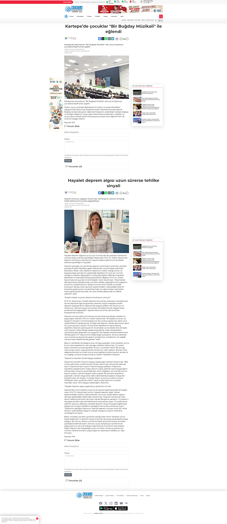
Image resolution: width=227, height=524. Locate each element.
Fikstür (143, 20)
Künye (142, 495)
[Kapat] (37, 518)
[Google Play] (106, 508)
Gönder (68, 160)
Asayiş (105, 16)
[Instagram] (111, 503)
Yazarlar (124, 20)
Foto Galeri (137, 20)
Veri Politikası (120, 495)
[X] (105, 503)
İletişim (148, 495)
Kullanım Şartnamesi (131, 495)
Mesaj (66, 139)
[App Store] (121, 508)
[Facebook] (100, 503)
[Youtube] (121, 503)
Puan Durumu (150, 20)
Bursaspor (80, 16)
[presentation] (103, 2)
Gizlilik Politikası (99, 495)
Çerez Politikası (110, 495)
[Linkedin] (116, 503)
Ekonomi (114, 16)
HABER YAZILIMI (98, 513)
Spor (122, 16)
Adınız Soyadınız (71, 132)
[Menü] (155, 20)
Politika (97, 16)
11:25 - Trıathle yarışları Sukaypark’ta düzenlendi (90, 2)
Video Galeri (130, 20)
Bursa (71, 16)
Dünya (89, 16)
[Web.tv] (126, 503)
